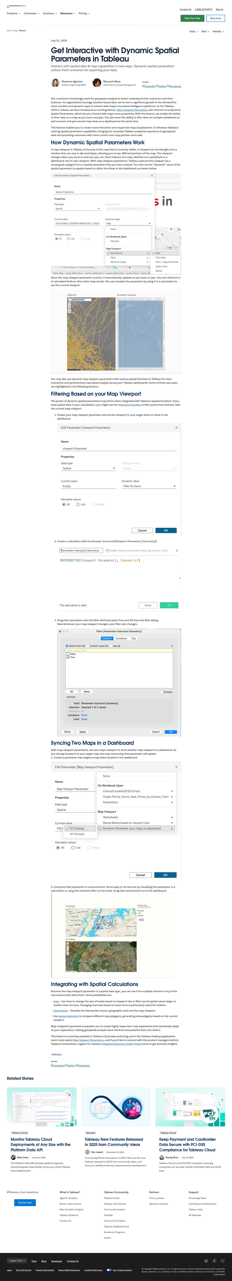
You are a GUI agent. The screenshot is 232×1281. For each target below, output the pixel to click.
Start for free (192, 18)
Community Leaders (114, 1209)
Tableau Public (112, 1198)
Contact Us (65, 1220)
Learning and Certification (202, 1203)
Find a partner (156, 1198)
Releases (22, 30)
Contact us (185, 9)
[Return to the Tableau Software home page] (19, 5)
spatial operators (68, 1016)
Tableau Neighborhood (116, 1226)
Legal (9, 1270)
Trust (33, 1261)
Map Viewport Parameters (132, 110)
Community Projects (114, 1220)
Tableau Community (116, 1192)
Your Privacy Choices (122, 1270)
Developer (56, 1261)
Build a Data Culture (70, 1203)
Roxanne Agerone (72, 81)
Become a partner (158, 1203)
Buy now (215, 18)
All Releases (195, 1215)
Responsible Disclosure (69, 1270)
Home (9, 30)
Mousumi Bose (112, 81)
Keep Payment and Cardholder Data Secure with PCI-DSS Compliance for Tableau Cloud (187, 1144)
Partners (154, 1192)
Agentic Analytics (68, 1198)
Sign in (219, 9)
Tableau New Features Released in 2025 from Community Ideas (114, 1142)
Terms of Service (23, 1270)
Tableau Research (69, 1215)
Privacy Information (45, 1270)
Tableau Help (196, 1209)
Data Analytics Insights (71, 1209)
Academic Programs (114, 1232)
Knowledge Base (197, 1198)
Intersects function (130, 404)
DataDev (108, 1215)
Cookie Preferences (93, 1270)
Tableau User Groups (115, 1203)
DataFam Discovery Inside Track (121, 1044)
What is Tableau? (70, 1192)
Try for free (25, 1202)
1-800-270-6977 (203, 9)
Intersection (61, 1010)
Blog (15, 30)
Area (56, 1001)
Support (193, 1192)
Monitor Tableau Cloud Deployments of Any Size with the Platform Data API (41, 1144)
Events (107, 1237)
